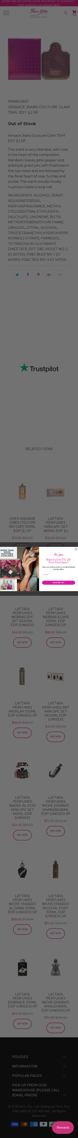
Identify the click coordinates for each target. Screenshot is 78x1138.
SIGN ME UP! (58, 582)
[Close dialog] (76, 549)
